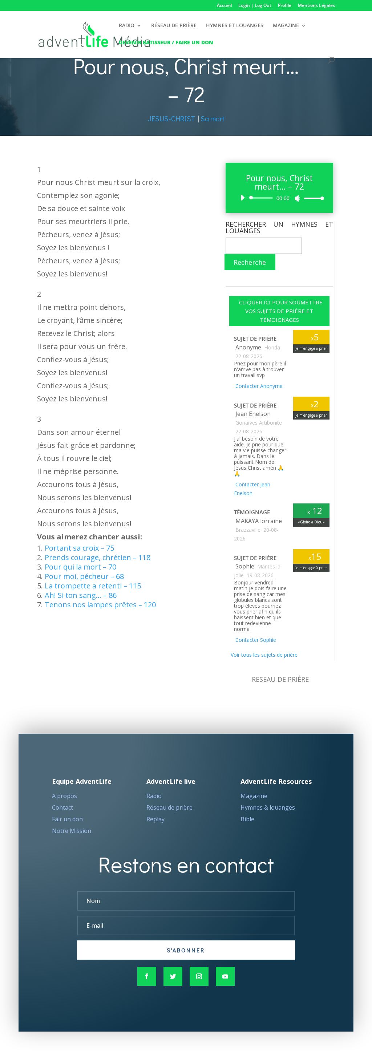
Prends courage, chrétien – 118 (97, 557)
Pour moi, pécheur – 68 (84, 576)
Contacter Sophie (255, 639)
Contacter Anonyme (258, 385)
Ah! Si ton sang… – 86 (81, 595)
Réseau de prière (169, 807)
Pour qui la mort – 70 (80, 567)
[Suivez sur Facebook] (146, 976)
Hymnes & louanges (267, 807)
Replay (155, 819)
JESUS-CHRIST (171, 118)
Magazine (253, 796)
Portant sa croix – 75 (79, 548)
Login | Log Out (254, 5)
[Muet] (297, 198)
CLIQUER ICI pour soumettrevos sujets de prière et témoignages (279, 311)
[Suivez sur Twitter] (172, 976)
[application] (279, 198)
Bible (247, 819)
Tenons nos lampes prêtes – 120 (100, 604)
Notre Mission (71, 831)
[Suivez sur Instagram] (199, 976)
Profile (284, 5)
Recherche (250, 262)
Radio (154, 796)
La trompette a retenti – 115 (93, 586)
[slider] (312, 198)
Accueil (224, 5)
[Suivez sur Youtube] (225, 976)
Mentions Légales (316, 5)
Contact (62, 807)
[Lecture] (242, 197)
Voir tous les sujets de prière (263, 654)
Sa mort (213, 118)
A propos (64, 796)
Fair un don (67, 819)
